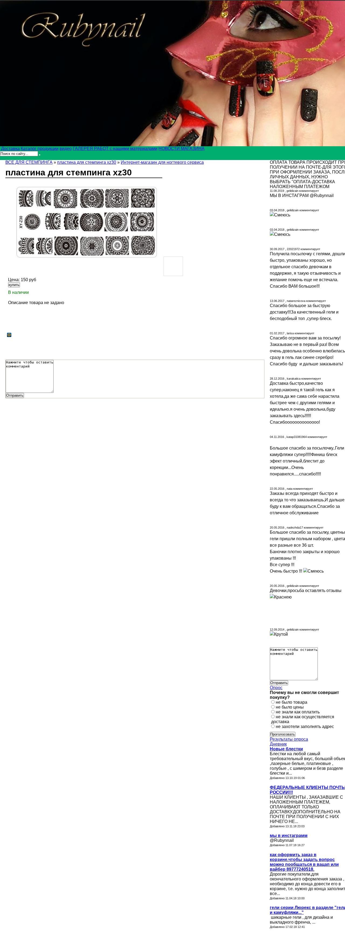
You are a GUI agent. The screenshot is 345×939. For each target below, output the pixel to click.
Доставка (10, 148)
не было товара (291, 702)
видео (66, 148)
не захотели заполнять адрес (305, 726)
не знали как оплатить (298, 712)
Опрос (276, 687)
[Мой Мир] (9, 334)
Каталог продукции (39, 148)
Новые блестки (286, 749)
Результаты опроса (289, 739)
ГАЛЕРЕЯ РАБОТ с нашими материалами (115, 148)
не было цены (290, 707)
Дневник (278, 744)
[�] (83, 220)
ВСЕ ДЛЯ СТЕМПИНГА (29, 162)
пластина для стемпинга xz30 (86, 162)
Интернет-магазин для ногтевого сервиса (162, 162)
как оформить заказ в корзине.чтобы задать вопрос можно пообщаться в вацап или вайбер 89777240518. (304, 862)
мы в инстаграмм (289, 835)
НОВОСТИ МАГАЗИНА (181, 148)
